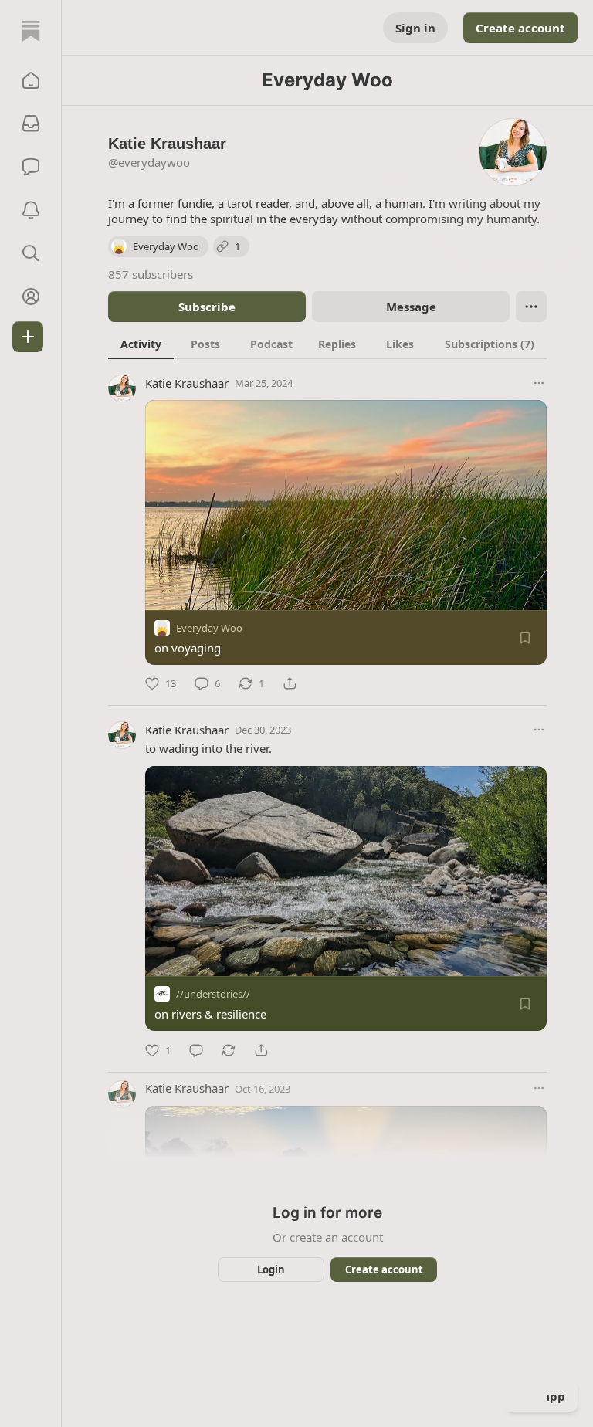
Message (411, 306)
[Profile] (30, 296)
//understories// (213, 995)
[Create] (27, 336)
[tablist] (327, 343)
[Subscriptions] (30, 123)
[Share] (289, 683)
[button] (30, 80)
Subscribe (207, 306)
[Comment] (196, 1050)
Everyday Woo (209, 628)
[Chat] (30, 166)
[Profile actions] (531, 306)
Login (271, 1269)
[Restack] (228, 1050)
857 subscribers (150, 274)
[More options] (539, 383)
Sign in (415, 28)
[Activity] (30, 210)
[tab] (141, 343)
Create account (520, 28)
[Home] (30, 30)
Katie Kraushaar (187, 383)
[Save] (525, 637)
